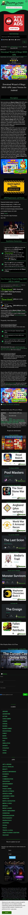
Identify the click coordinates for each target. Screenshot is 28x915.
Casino (6, 213)
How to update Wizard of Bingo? (8, 354)
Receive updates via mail (7, 694)
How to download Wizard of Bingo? (8, 325)
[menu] (26, 1)
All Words (12, 39)
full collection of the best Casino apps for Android (16, 386)
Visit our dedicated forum (17, 286)
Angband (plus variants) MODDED (14, 502)
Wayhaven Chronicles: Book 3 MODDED (14, 587)
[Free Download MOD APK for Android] (7, 289)
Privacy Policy (16, 899)
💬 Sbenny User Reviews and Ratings (10, 404)
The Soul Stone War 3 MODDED (14, 485)
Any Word (18, 39)
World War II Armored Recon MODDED (13, 518)
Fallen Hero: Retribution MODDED (14, 621)
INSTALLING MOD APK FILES (19, 312)
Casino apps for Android (10, 383)
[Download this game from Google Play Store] (7, 305)
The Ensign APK (13, 603)
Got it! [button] (6, 912)
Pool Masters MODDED (14, 468)
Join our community (19, 315)
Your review (2, 687)
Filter (24, 42)
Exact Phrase (5, 39)
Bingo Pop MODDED (13, 435)
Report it (20, 284)
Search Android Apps (14, 33)
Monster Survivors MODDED (14, 570)
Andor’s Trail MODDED (14, 552)
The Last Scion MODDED (13, 534)
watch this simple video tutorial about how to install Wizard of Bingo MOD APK (13, 347)
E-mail (1, 681)
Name (1, 676)
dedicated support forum (7, 899)
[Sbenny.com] (12, 3)
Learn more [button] (13, 909)
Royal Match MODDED (14, 452)
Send (25, 694)
